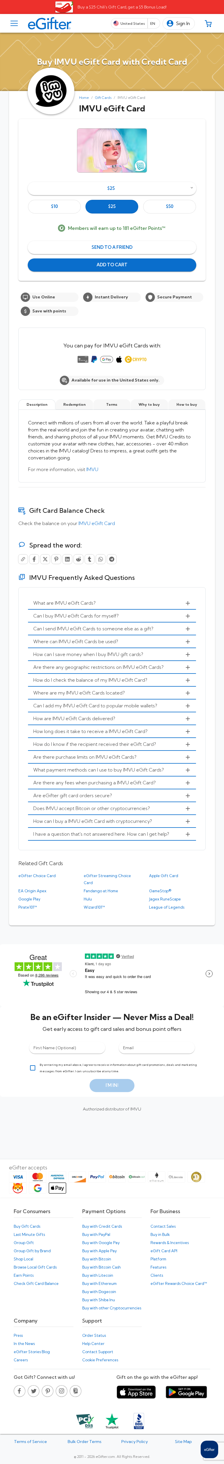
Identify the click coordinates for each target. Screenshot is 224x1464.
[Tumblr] (89, 559)
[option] (54, 207)
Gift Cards (103, 97)
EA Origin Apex (32, 890)
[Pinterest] (56, 559)
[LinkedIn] (67, 559)
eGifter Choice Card (37, 875)
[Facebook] (34, 559)
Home (84, 97)
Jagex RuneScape (165, 899)
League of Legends (166, 907)
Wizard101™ (94, 907)
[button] (178, 23)
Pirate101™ (27, 907)
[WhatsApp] (100, 559)
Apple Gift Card (163, 875)
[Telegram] (111, 559)
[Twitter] (45, 559)
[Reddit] (78, 559)
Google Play (29, 899)
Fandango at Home (101, 890)
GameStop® (160, 890)
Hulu (88, 899)
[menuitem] (112, 603)
